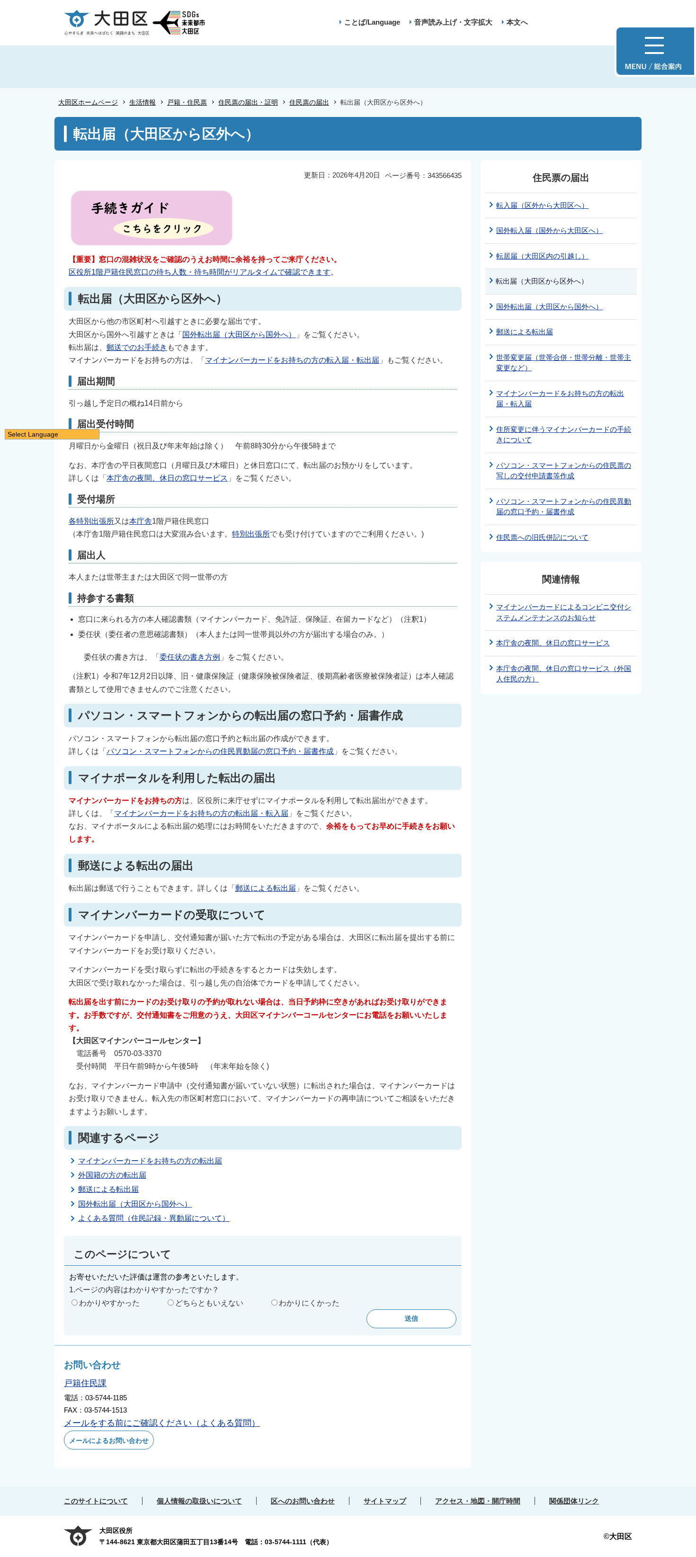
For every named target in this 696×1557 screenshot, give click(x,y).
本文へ (517, 22)
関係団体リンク (574, 1501)
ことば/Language (372, 22)
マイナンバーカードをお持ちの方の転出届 (150, 1161)
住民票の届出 (309, 102)
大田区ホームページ (88, 102)
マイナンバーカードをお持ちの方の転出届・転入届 (201, 813)
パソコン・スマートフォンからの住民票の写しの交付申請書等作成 (563, 470)
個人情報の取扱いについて (199, 1501)
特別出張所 (251, 534)
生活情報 (142, 102)
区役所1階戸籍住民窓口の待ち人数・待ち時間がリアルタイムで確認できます (199, 272)
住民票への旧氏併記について (542, 537)
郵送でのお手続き (137, 347)
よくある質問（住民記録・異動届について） (154, 1218)
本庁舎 (140, 521)
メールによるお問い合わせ (109, 1440)
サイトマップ (385, 1501)
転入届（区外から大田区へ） (542, 205)
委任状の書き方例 (190, 657)
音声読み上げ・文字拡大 (453, 22)
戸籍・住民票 (187, 102)
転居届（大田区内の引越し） (542, 256)
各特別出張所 (91, 521)
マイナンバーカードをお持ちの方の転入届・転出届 (292, 360)
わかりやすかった (109, 1303)
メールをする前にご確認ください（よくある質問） (162, 1423)
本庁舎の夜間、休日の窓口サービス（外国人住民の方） (563, 673)
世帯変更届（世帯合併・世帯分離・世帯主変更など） (563, 362)
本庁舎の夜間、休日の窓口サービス (167, 478)
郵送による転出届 (265, 888)
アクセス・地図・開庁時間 (477, 1501)
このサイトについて (96, 1501)
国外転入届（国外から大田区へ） (549, 230)
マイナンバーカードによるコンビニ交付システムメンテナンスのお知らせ (563, 612)
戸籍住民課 (85, 1383)
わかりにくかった (309, 1303)
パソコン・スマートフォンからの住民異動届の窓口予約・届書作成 (220, 751)
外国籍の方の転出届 (112, 1175)
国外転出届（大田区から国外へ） (239, 335)
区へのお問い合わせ (303, 1501)
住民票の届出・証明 (248, 102)
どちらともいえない (209, 1303)
